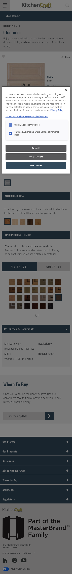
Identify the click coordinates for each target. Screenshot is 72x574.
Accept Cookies (36, 157)
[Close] (66, 90)
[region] (36, 130)
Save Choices (36, 165)
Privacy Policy (56, 110)
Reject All (36, 148)
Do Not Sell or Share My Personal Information (27, 116)
